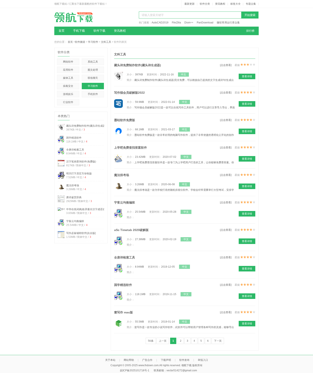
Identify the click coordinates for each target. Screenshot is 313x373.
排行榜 (250, 30)
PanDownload (205, 22)
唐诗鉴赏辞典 (74, 197)
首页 (62, 30)
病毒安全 (68, 86)
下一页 (218, 340)
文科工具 (106, 41)
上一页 (163, 340)
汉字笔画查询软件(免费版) (81, 161)
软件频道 (80, 41)
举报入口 (203, 360)
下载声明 (166, 360)
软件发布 (184, 360)
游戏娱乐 (68, 94)
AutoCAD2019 (160, 22)
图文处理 (93, 69)
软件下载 (99, 30)
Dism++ (188, 22)
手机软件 (93, 94)
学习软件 (93, 41)
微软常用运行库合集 (228, 22)
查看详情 (247, 76)
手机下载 (79, 30)
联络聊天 (93, 77)
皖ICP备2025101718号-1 (134, 370)
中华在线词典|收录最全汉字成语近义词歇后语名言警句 (97, 209)
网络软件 (68, 61)
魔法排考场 (72, 185)
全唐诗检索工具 (75, 149)
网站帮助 (129, 360)
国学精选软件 (74, 137)
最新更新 (189, 3)
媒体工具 (68, 77)
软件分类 (205, 3)
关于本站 (110, 360)
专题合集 (251, 3)
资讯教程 (220, 3)
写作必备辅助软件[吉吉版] (81, 233)
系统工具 (93, 61)
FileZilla (176, 22)
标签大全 (235, 3)
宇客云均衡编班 (75, 221)
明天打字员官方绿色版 (79, 173)
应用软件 (68, 69)
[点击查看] (225, 65)
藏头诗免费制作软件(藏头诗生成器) (86, 125)
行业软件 (68, 102)
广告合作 (147, 360)
